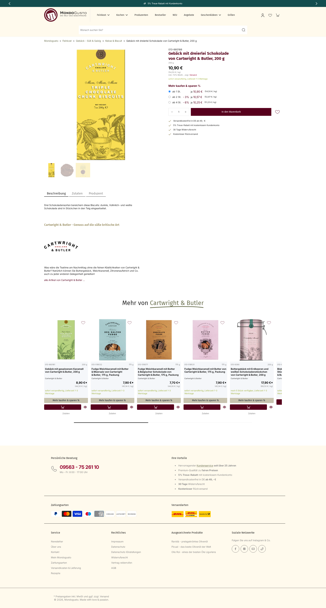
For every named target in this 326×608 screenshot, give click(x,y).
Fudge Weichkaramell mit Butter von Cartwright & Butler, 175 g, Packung (205, 370)
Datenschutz (118, 546)
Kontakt (55, 552)
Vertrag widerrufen (121, 562)
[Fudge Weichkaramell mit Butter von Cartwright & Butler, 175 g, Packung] (205, 340)
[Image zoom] (101, 104)
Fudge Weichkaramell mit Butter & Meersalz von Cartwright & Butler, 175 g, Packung (110, 371)
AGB (113, 567)
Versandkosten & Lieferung (66, 567)
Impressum (117, 541)
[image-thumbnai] (51, 170)
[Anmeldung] (262, 15)
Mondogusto (51, 40)
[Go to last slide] (9, 4)
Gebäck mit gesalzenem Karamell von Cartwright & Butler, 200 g (64, 370)
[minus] (172, 111)
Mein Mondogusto (61, 557)
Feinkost (67, 40)
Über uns (56, 546)
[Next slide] (317, 4)
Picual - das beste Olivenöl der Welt (191, 546)
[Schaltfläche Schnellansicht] (85, 407)
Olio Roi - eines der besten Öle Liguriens (193, 552)
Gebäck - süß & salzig (88, 40)
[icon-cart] (277, 15)
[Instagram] (244, 549)
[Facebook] (235, 549)
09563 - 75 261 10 (79, 467)
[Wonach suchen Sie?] (243, 29)
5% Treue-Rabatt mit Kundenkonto (165, 3)
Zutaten (66, 413)
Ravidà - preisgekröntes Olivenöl (189, 541)
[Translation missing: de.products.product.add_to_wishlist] (270, 15)
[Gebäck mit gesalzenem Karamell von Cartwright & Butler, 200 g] (66, 340)
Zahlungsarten (59, 562)
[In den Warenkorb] (62, 407)
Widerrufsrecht (119, 557)
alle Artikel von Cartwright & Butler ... (64, 280)
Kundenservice (205, 465)
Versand (193, 75)
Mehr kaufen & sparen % (66, 400)
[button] (231, 112)
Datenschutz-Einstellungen (126, 552)
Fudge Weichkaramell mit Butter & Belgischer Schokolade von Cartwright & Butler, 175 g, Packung (158, 371)
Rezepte (55, 573)
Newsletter (57, 541)
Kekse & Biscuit (113, 40)
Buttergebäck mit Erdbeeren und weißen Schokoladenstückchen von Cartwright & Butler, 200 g (249, 371)
